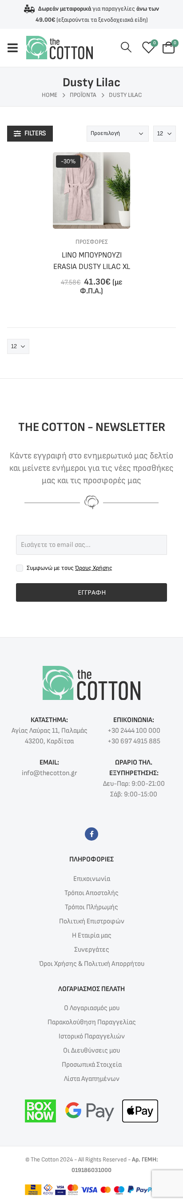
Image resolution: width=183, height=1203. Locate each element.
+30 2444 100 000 (133, 730)
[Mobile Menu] (16, 48)
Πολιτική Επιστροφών (91, 921)
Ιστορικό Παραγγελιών (92, 1036)
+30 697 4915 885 (133, 741)
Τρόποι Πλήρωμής (91, 907)
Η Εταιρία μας (91, 935)
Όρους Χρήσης (93, 568)
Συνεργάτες (91, 949)
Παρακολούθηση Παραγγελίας (92, 1022)
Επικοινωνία (91, 879)
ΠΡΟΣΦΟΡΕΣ (92, 242)
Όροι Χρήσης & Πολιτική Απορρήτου (91, 964)
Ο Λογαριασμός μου (91, 1008)
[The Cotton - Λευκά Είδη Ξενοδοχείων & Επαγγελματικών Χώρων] (59, 47)
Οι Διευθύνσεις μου (91, 1050)
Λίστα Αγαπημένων (91, 1079)
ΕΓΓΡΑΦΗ (92, 592)
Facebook (91, 834)
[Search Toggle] (126, 47)
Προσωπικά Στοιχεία (92, 1065)
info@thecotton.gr (49, 773)
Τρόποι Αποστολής (91, 893)
